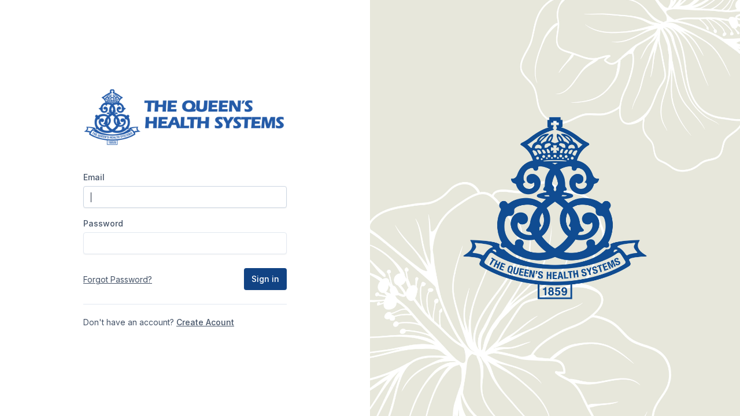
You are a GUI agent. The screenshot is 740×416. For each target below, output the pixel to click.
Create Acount (205, 322)
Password (103, 223)
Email (94, 177)
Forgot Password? (117, 279)
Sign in (265, 279)
